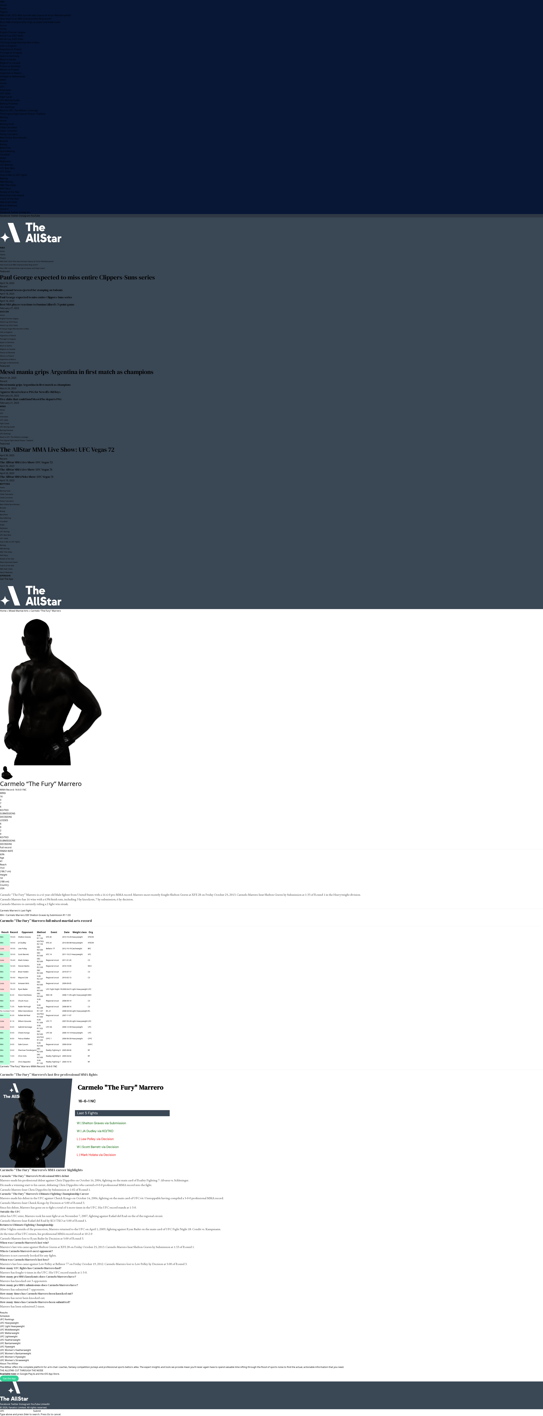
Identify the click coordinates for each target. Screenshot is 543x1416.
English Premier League (12, 32)
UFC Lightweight (9, 1336)
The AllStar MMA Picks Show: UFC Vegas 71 (26, 477)
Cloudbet (5, 154)
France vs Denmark (10, 66)
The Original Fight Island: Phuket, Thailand (22, 113)
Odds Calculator (8, 127)
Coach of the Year (9, 198)
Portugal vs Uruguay (11, 52)
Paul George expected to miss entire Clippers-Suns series (77, 277)
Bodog (3, 144)
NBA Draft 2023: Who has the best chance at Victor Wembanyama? (35, 15)
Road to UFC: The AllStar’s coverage (19, 110)
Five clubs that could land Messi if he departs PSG (30, 399)
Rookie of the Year (10, 191)
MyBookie (5, 161)
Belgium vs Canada (10, 62)
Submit (37, 1410)
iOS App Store (51, 1373)
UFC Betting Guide (10, 100)
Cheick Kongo (24, 1032)
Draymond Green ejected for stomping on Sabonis (31, 290)
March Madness (8, 205)
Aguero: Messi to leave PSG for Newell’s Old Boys (30, 392)
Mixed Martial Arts (18, 610)
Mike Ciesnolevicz (25, 1011)
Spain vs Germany (9, 56)
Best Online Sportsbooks (13, 137)
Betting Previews (9, 103)
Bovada (4, 141)
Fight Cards (6, 96)
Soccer (3, 25)
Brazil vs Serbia (8, 59)
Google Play (26, 1373)
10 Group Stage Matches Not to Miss (19, 42)
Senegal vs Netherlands (12, 76)
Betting (4, 117)
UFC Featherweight (10, 1339)
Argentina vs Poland (10, 49)
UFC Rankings (7, 107)
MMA (3, 79)
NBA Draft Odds (8, 202)
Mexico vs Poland (9, 69)
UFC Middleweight (10, 1329)
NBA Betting (6, 181)
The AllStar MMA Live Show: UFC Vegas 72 (57, 449)
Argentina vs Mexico (11, 73)
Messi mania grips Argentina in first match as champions (76, 371)
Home (3, 5)
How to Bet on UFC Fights (13, 175)
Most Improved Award (12, 195)
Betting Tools (7, 124)
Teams (3, 8)
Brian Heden (23, 971)
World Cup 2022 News (11, 35)
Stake (3, 158)
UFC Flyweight (7, 1346)
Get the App (9, 1378)
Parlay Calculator (9, 134)
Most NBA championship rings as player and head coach (30, 22)
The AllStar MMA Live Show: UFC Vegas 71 (26, 469)
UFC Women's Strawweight (14, 1360)
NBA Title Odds (8, 185)
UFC (2, 86)
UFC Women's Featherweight (15, 1350)
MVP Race (5, 188)
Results (4, 1312)
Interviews (5, 90)
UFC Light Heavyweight (12, 1326)
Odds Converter (8, 130)
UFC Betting (6, 164)
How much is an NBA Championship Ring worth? (26, 18)
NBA (2, 1)
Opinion (4, 208)
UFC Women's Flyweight (13, 1356)
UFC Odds (5, 93)
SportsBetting (7, 151)
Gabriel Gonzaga (25, 1027)
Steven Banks (23, 966)
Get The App (6, 578)
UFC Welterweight (9, 1333)
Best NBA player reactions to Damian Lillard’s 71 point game (37, 304)
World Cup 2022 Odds (11, 39)
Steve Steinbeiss (25, 995)
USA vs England (8, 45)
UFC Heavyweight (9, 1322)
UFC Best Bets (7, 168)
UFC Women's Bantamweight (15, 1353)
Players (4, 11)
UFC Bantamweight (10, 1343)
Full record (5, 847)
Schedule (5, 1316)
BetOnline (5, 147)
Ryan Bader (23, 989)
